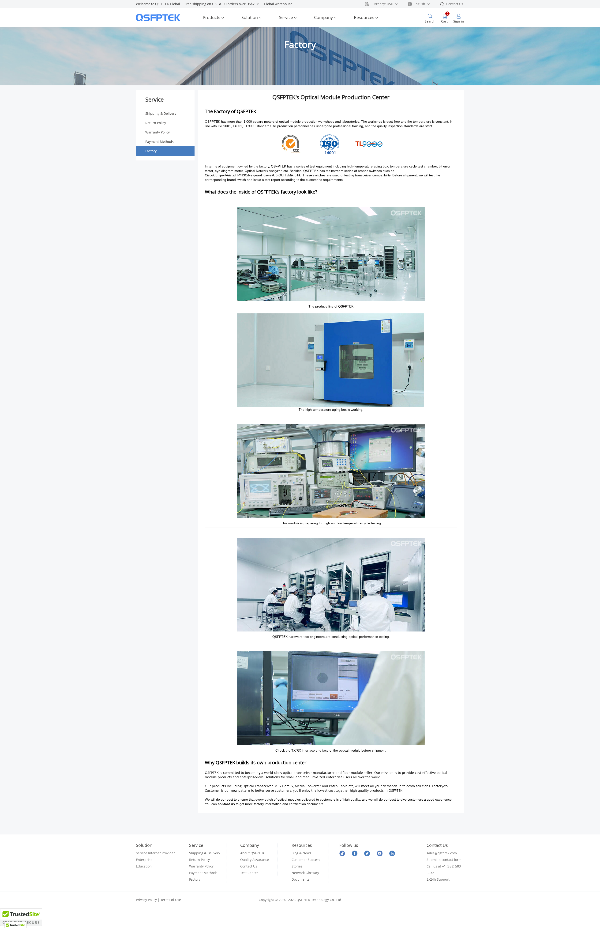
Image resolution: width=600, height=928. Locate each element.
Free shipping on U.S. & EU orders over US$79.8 (224, 4)
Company (323, 17)
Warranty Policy (157, 132)
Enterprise (144, 859)
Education (144, 866)
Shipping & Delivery (160, 113)
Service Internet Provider (155, 853)
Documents (300, 879)
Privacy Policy (146, 900)
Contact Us (454, 4)
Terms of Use (171, 900)
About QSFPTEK (252, 853)
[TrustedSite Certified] (21, 917)
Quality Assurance (254, 859)
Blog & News (301, 853)
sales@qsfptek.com (442, 853)
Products (211, 17)
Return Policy (155, 123)
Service (286, 17)
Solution (249, 17)
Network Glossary (305, 873)
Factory (151, 151)
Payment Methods (159, 141)
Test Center (249, 873)
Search (430, 21)
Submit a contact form (444, 859)
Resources (364, 17)
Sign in (458, 21)
